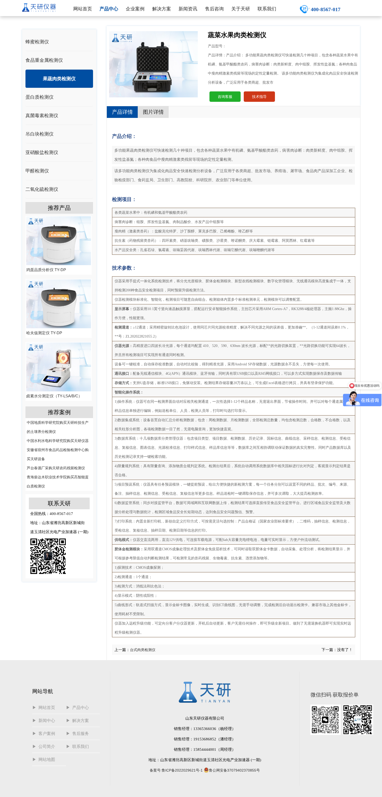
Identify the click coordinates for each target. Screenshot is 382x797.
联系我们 (267, 8)
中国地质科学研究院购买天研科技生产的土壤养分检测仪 (58, 427)
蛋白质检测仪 (39, 97)
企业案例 (135, 8)
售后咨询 (214, 8)
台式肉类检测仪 (142, 650)
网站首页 (82, 8)
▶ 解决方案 (77, 720)
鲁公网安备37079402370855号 (234, 770)
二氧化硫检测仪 (41, 189)
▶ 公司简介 (43, 746)
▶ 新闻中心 (43, 720)
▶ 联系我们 (77, 746)
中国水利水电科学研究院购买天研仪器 (58, 441)
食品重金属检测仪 (44, 60)
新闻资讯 (188, 8)
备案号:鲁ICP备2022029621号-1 (176, 770)
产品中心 (109, 8)
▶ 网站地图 (43, 759)
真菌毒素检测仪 (41, 115)
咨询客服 (225, 97)
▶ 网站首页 (43, 707)
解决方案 (161, 8)
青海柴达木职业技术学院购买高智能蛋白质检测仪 (58, 481)
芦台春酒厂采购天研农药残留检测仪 (56, 468)
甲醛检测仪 (37, 170)
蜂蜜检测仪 (37, 41)
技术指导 (259, 97)
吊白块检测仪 (39, 134)
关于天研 (240, 8)
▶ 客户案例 (43, 733)
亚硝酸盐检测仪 (41, 152)
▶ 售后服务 (77, 733)
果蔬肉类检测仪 (59, 78)
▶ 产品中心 (77, 707)
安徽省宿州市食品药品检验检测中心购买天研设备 (58, 454)
